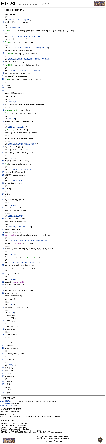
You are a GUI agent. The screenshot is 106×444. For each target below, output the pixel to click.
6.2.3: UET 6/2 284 (40, 241)
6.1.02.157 (11, 144)
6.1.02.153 (11, 158)
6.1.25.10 (27, 170)
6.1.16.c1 (10, 36)
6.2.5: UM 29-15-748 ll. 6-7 (29, 262)
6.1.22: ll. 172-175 (30, 70)
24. (3, 232)
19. (3, 208)
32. (3, 282)
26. (3, 243)
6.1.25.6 (18, 102)
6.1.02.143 (11, 119)
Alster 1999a (5, 403)
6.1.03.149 (11, 70)
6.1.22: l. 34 (28, 241)
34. (3, 290)
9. (3, 73)
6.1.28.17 (19, 216)
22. (3, 221)
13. (3, 88)
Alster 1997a (5, 401)
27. (3, 249)
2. (3, 30)
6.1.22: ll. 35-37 (13, 262)
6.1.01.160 (11, 205)
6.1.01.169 (11, 279)
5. (3, 50)
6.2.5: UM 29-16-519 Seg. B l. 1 (18, 20)
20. (3, 211)
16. (3, 189)
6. (3, 53)
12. (3, 85)
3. (3, 39)
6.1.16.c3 (18, 59)
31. (3, 273)
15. (3, 183)
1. (3, 22)
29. (3, 265)
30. (3, 268)
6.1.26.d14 (11, 365)
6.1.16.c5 (19, 70)
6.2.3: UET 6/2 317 (30, 144)
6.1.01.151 (11, 216)
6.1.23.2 (28, 227)
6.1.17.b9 (19, 170)
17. (3, 194)
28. (3, 257)
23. (3, 229)
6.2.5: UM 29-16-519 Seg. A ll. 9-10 (35, 48)
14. (3, 90)
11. (3, 79)
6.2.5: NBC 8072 (13, 28)
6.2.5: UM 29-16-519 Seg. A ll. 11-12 (36, 59)
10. (3, 76)
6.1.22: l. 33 (20, 227)
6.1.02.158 (11, 170)
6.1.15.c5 (10, 313)
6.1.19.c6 (19, 241)
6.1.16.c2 (18, 48)
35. (3, 293)
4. (3, 42)
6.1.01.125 (11, 227)
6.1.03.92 (10, 127)
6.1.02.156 (11, 180)
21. (3, 218)
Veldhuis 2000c (6, 406)
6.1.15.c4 (10, 305)
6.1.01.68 (10, 102)
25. (3, 235)
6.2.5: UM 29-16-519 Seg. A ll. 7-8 (27, 36)
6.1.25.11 (19, 144)
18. (3, 199)
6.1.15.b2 (10, 59)
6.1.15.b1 (10, 48)
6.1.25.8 (19, 180)
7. (3, 61)
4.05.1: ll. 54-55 (20, 127)
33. (3, 284)
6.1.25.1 (40, 70)
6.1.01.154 (11, 254)
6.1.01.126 (11, 241)
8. (3, 64)
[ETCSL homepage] (99, 5)
